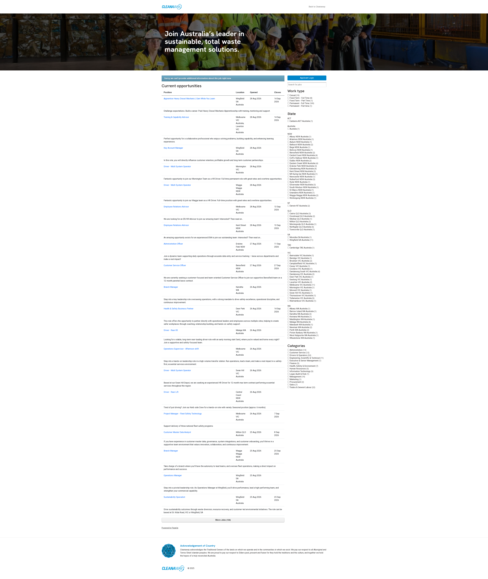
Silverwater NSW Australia (302, 184)
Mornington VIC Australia (302, 287)
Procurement (296, 382)
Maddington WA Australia (302, 319)
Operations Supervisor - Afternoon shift (181, 349)
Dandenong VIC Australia (302, 274)
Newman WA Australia (300, 327)
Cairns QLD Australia (300, 213)
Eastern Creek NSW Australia (303, 163)
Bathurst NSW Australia (301, 144)
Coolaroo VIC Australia (301, 269)
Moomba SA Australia (300, 237)
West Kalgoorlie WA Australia (304, 335)
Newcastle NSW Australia (302, 176)
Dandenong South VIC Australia (304, 271)
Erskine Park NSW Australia (303, 166)
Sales (293, 384)
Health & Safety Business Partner (178, 308)
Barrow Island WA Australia (303, 311)
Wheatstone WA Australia (302, 338)
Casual (294, 95)
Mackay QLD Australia (300, 219)
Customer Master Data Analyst (177, 432)
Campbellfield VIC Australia (303, 263)
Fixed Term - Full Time (301, 98)
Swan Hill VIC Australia (301, 293)
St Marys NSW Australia (301, 190)
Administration (298, 350)
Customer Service (299, 352)
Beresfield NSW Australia (302, 152)
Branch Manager (171, 287)
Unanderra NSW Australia (302, 192)
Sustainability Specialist (174, 497)
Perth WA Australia (299, 330)
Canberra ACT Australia (301, 121)
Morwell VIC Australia (300, 290)
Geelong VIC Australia (300, 279)
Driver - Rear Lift (171, 392)
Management (297, 376)
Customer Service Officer (175, 265)
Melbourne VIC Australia (302, 285)
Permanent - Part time (300, 106)
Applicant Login (307, 78)
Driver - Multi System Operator (177, 166)
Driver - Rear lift (171, 330)
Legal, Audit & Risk (299, 374)
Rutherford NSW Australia (302, 179)
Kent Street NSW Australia (302, 171)
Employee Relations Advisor (176, 206)
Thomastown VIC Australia (302, 295)
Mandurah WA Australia (301, 324)
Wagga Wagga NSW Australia (304, 195)
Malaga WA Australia (300, 322)
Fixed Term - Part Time (301, 100)
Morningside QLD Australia (303, 224)
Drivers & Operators (300, 355)
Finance (294, 363)
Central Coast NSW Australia (303, 155)
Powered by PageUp (170, 528)
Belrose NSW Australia (301, 150)
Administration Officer (173, 244)
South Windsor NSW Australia (304, 187)
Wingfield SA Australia (301, 240)
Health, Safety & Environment (303, 366)
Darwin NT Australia (299, 206)
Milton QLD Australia (300, 221)
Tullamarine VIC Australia (302, 298)
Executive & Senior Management (305, 360)
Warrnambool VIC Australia (302, 301)
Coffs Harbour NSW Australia (304, 158)
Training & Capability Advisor (176, 117)
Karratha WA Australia (300, 314)
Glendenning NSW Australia (303, 168)
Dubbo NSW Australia (300, 160)
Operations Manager (173, 475)
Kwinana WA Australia (300, 316)
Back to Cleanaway (317, 6)
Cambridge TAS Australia (302, 248)
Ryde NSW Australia (300, 182)
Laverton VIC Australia (300, 282)
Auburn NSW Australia (300, 142)
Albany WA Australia (300, 308)
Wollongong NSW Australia (303, 198)
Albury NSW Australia (300, 136)
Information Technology (301, 371)
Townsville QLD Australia (302, 229)
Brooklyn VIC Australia (300, 261)
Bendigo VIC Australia (300, 258)
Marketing (295, 379)
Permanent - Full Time (301, 103)
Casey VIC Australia (299, 266)
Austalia (294, 129)
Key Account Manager (173, 148)
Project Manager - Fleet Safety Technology (183, 413)
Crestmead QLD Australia (302, 216)
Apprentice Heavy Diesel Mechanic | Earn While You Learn (189, 98)
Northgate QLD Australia (301, 227)
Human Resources (299, 368)
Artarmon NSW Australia (301, 139)
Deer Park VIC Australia (301, 277)
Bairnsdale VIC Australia (301, 255)
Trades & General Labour (302, 387)
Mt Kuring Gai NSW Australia (303, 174)
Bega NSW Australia (300, 147)
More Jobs (222, 520)
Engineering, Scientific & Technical (306, 358)
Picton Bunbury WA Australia (303, 332)
